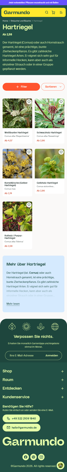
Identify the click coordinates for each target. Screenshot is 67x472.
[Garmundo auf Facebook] (25, 457)
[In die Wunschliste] (29, 101)
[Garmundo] (17, 12)
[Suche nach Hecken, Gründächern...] (47, 12)
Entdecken (12, 388)
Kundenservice (16, 397)
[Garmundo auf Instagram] (41, 457)
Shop (7, 371)
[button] (61, 12)
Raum (8, 380)
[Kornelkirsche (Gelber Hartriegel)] (17, 163)
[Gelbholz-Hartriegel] (49, 163)
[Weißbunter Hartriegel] (17, 113)
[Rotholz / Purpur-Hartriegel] (17, 216)
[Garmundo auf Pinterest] (33, 457)
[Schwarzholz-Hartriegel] (49, 113)
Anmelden (52, 355)
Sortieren (51, 86)
